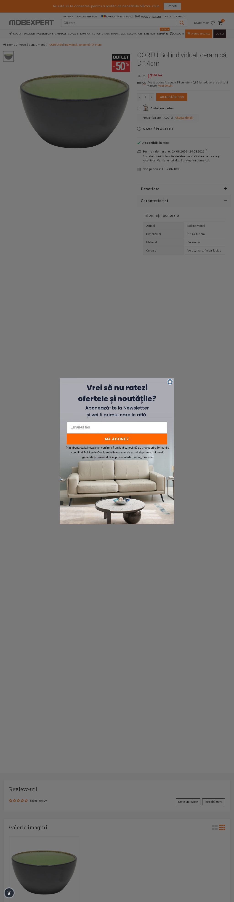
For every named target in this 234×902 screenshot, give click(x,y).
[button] (9, 892)
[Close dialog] (170, 382)
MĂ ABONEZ (117, 439)
